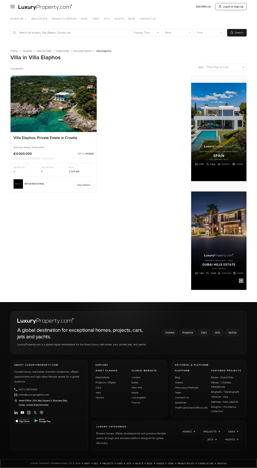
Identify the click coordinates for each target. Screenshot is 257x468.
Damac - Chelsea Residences (221, 384)
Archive (222, 463)
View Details (83, 185)
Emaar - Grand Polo (222, 377)
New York (137, 387)
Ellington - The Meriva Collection (223, 409)
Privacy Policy (186, 463)
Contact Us (147, 18)
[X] (35, 412)
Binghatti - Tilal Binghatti (225, 392)
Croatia (27, 51)
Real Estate (40, 18)
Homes (169, 332)
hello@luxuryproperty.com (34, 394)
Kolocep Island (82, 51)
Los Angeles (139, 397)
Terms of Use (205, 463)
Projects (187, 332)
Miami (135, 392)
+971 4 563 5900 (27, 389)
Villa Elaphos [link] (103, 51)
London (136, 377)
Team (178, 392)
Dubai (135, 382)
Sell (96, 463)
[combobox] (72, 32)
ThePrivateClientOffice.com (191, 407)
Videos (179, 382)
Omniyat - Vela (219, 396)
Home (14, 51)
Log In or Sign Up (233, 6)
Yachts (119, 18)
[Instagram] (28, 412)
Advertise (17, 18)
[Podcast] (41, 412)
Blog (131, 18)
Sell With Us (203, 6)
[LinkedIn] (16, 412)
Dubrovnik (62, 51)
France (136, 402)
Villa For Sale (44, 51)
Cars (96, 18)
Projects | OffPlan (64, 18)
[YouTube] (22, 412)
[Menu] (12, 6)
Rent (84, 18)
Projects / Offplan (106, 382)
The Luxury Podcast (186, 387)
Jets (106, 18)
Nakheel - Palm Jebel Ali (224, 401)
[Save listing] (91, 80)
